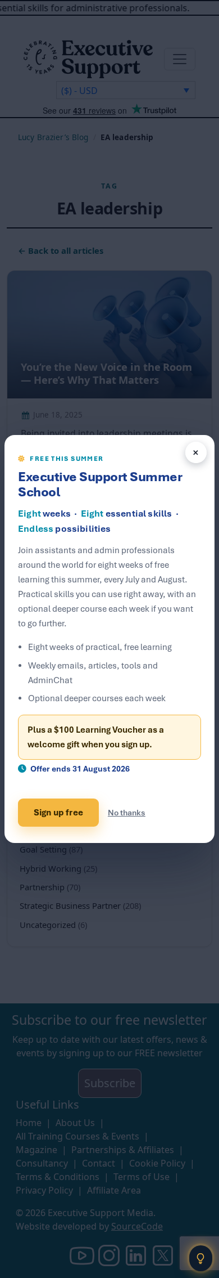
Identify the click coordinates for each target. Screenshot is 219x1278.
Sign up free (58, 812)
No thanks (126, 813)
